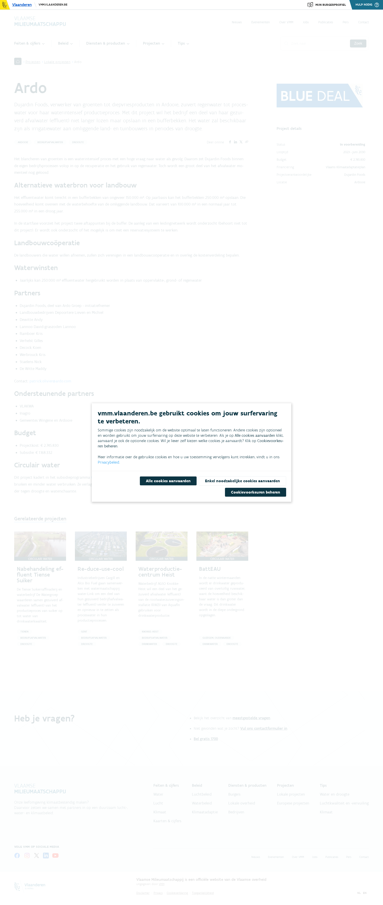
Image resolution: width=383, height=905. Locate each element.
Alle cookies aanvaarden (168, 480)
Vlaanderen (22, 4)
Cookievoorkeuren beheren (255, 492)
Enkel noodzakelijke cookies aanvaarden (242, 480)
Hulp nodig (364, 4)
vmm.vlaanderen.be (53, 4)
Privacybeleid (108, 462)
